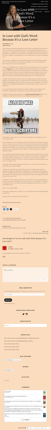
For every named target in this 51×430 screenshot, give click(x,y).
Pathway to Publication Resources (38, 9)
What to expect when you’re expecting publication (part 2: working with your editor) (21, 338)
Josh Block (7, 416)
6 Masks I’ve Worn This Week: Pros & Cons (14, 227)
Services (46, 11)
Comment (44, 279)
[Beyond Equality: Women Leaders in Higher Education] (44, 399)
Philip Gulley (8, 392)
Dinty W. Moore (8, 402)
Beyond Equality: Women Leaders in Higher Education (16, 396)
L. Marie (10, 247)
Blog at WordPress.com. (25, 427)
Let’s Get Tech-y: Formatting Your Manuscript (35, 232)
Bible (7, 220)
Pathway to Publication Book (39, 6)
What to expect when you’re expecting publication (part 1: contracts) (18, 341)
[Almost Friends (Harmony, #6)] (44, 394)
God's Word (19, 220)
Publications (38, 11)
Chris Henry (7, 407)
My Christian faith (17, 218)
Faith (15, 220)
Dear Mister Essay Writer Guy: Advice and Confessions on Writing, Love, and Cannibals (23, 401)
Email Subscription (25, 288)
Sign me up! (8, 300)
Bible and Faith (10, 218)
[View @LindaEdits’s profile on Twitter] (23, 314)
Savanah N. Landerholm (9, 397)
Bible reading (11, 220)
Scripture (24, 220)
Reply (4, 256)
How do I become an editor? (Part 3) (11, 343)
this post (9, 68)
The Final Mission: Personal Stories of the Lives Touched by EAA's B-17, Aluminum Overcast (23, 406)
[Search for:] (25, 325)
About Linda (44, 1)
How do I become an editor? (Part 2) (11, 346)
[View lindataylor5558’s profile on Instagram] (27, 314)
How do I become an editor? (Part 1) (11, 349)
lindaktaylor (6, 45)
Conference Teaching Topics (39, 4)
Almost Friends (8, 391)
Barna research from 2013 (32, 94)
